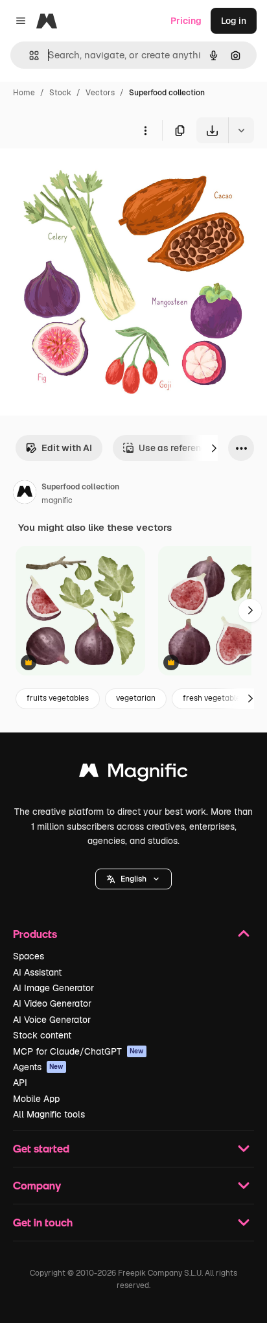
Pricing (186, 21)
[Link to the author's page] (24, 494)
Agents (38, 1067)
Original (83, 173)
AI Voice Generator (52, 1019)
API (20, 1082)
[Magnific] (133, 774)
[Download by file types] (241, 130)
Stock (60, 93)
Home (24, 93)
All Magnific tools (49, 1114)
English (133, 879)
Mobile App (36, 1099)
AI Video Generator (52, 1003)
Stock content (42, 1035)
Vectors (100, 93)
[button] (133, 879)
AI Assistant (37, 972)
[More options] (145, 130)
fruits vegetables (58, 698)
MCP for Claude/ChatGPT (78, 1051)
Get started (41, 1148)
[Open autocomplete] (29, 55)
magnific (57, 500)
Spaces (28, 956)
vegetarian (136, 698)
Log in (233, 21)
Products (35, 934)
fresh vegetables (213, 698)
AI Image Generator (53, 988)
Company (37, 1185)
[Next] (214, 448)
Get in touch (43, 1222)
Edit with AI (66, 448)
